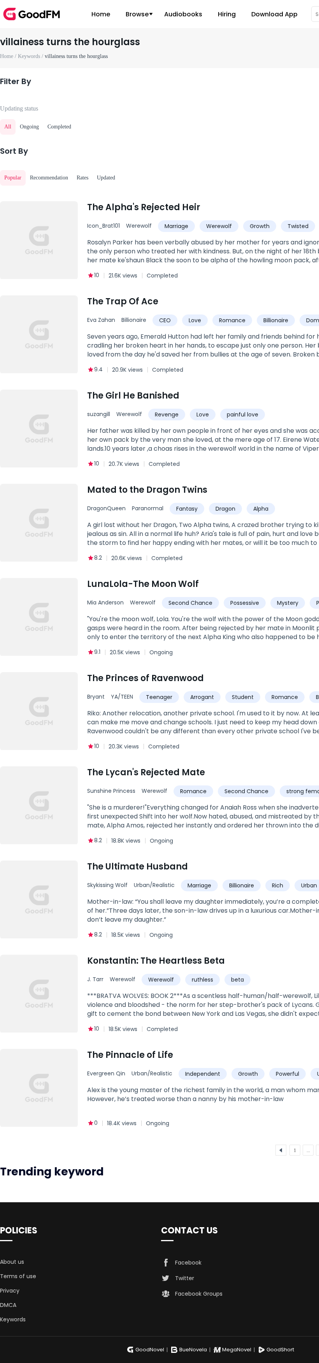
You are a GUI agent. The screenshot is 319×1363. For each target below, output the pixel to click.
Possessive (244, 603)
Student (243, 697)
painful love (242, 414)
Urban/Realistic (154, 885)
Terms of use (18, 1276)
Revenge (167, 414)
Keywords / (31, 56)
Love (195, 320)
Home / (9, 56)
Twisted (297, 226)
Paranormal (147, 508)
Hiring (227, 14)
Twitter (184, 1278)
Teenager (159, 697)
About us (12, 1262)
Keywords (13, 1319)
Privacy (9, 1290)
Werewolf (139, 226)
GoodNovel (149, 1349)
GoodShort (280, 1349)
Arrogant (202, 697)
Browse (137, 14)
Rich (277, 885)
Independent (202, 1074)
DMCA (8, 1305)
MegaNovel (236, 1349)
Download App (274, 14)
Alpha (260, 509)
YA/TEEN (122, 697)
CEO (165, 320)
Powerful (287, 1074)
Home (100, 14)
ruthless (202, 980)
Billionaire (133, 320)
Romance (232, 320)
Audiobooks (183, 14)
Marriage (176, 226)
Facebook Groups (199, 1294)
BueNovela (193, 1349)
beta (237, 980)
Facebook (188, 1262)
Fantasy (187, 509)
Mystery (287, 603)
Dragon (225, 509)
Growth (260, 226)
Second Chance (190, 603)
